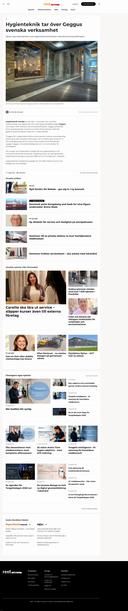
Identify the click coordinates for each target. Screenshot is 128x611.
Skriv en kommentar (90, 173)
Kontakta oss (65, 578)
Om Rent (64, 585)
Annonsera (31, 582)
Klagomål (47, 585)
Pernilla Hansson (17, 112)
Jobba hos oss (65, 582)
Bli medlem (32, 578)
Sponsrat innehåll (50, 589)
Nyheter (31, 10)
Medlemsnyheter (44, 10)
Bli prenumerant (33, 575)
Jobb (56, 10)
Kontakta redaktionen (68, 575)
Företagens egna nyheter (18, 375)
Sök (8, 4)
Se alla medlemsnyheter (90, 509)
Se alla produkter (33, 585)
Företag (64, 10)
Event (73, 10)
